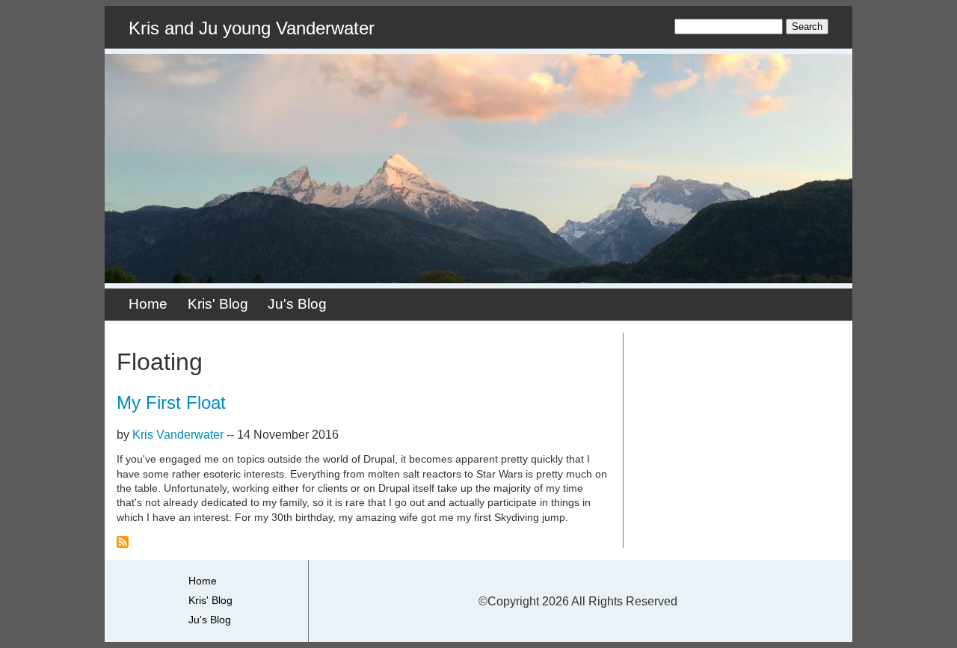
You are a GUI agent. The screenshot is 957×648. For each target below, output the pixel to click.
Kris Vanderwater (178, 434)
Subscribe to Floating (123, 542)
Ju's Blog (297, 304)
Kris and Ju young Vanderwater (252, 28)
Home (148, 304)
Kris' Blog (218, 304)
